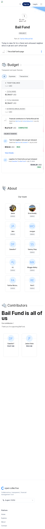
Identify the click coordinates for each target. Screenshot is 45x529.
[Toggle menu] (41, 4)
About (3, 522)
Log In (35, 4)
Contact (4, 526)
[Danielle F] (5, 160)
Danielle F (25, 142)
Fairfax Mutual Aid (26, 39)
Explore (4, 518)
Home (3, 514)
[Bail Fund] (4, 51)
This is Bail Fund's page (16, 51)
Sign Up (26, 4)
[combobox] (18, 500)
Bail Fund (18, 121)
